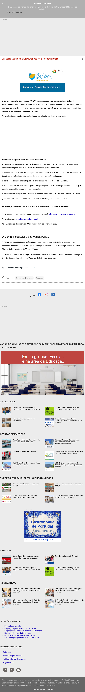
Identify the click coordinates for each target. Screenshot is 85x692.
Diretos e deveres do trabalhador (18, 633)
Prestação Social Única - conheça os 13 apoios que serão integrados (68, 589)
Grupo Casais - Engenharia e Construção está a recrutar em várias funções (68, 421)
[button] (82, 59)
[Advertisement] (42, 36)
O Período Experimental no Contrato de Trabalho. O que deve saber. (69, 601)
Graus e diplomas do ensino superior (19, 635)
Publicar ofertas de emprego (14, 659)
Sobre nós (7, 652)
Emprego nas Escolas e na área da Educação (23, 631)
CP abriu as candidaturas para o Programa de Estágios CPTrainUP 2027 (27, 408)
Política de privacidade (12, 655)
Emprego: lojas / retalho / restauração (20, 628)
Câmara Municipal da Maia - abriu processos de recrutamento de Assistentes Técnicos (67, 442)
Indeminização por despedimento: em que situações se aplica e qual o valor (26, 589)
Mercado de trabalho (12, 626)
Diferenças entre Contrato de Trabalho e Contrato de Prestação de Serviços (27, 601)
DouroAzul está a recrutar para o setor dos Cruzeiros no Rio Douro (26, 441)
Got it (50, 689)
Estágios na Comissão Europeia (66, 556)
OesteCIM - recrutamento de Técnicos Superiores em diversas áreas (69, 452)
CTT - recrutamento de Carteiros (24, 451)
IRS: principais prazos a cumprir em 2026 (21, 638)
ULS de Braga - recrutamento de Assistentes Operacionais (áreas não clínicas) (68, 465)
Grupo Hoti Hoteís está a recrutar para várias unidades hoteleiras (69, 496)
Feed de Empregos (42, 3)
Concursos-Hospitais (24, 278)
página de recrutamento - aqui (62, 214)
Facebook (31, 267)
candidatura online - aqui (27, 219)
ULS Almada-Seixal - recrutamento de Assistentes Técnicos (26, 464)
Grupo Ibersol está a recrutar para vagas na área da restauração (25, 496)
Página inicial (8, 662)
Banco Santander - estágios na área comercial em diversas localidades (26, 557)
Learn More (39, 689)
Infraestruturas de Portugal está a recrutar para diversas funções (67, 408)
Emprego (39, 278)
